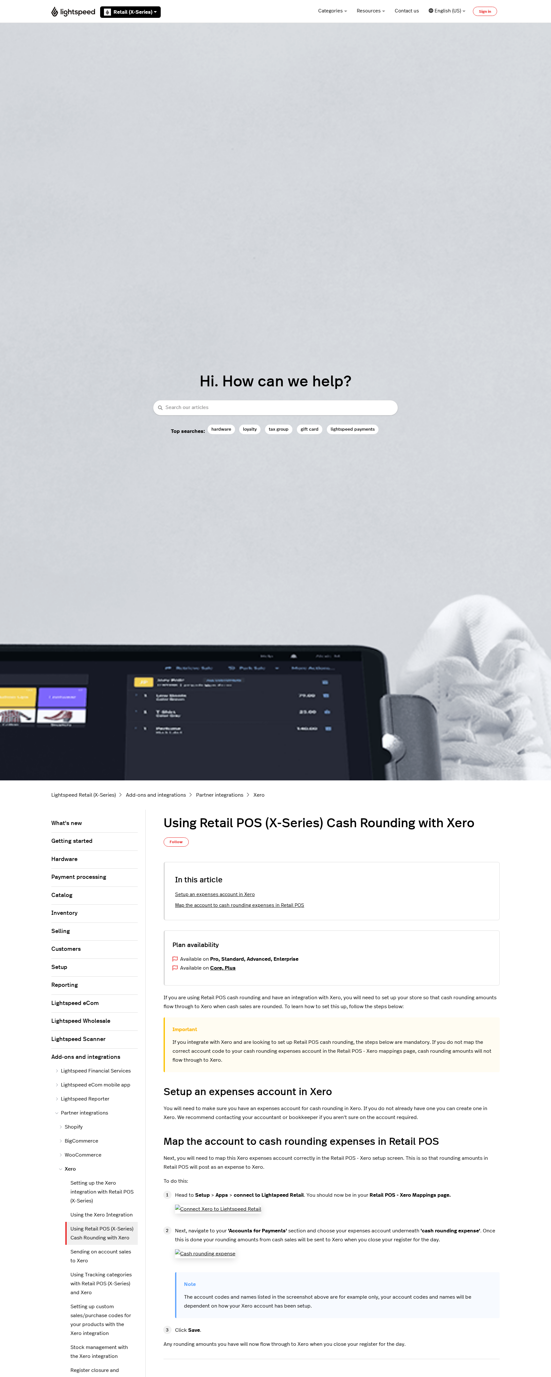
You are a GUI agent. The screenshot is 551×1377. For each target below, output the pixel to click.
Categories (330, 11)
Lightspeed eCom (75, 1003)
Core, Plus (223, 968)
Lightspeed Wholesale (80, 1021)
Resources (369, 11)
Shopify (74, 1127)
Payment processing (78, 877)
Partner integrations (219, 795)
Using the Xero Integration (101, 1214)
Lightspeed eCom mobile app (95, 1084)
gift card (310, 429)
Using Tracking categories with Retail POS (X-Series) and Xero (101, 1283)
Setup (59, 967)
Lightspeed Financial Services (96, 1070)
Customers (66, 949)
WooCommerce (83, 1155)
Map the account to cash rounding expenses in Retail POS (239, 905)
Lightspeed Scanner (78, 1039)
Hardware (64, 859)
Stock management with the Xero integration (99, 1352)
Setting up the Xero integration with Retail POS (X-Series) (102, 1191)
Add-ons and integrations (156, 795)
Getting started (71, 841)
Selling (60, 931)
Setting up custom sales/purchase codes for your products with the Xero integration (100, 1320)
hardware (221, 429)
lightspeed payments (353, 429)
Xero (259, 795)
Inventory (64, 913)
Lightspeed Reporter (85, 1098)
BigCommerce (81, 1141)
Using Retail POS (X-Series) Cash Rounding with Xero (101, 1233)
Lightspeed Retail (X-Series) (83, 795)
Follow (176, 842)
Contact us (407, 11)
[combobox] (275, 408)
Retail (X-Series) (133, 12)
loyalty (250, 429)
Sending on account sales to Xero (100, 1256)
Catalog (61, 895)
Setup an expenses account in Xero (215, 894)
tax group (279, 429)
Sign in (485, 11)
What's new (66, 823)
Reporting (64, 985)
